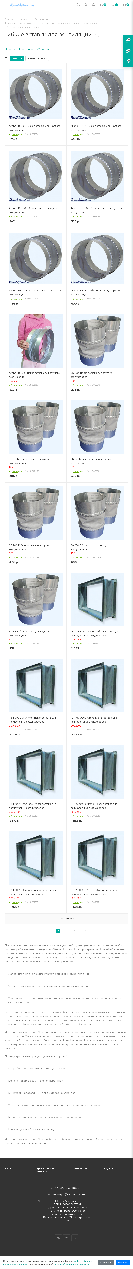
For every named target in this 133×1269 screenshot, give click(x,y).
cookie (76, 1261)
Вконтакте (58, 1237)
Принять (122, 1262)
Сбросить (43, 49)
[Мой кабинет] (93, 5)
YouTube (74, 1237)
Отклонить (105, 1262)
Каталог (11, 1168)
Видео (108, 1168)
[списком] (122, 48)
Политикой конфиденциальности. (71, 1264)
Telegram (66, 1237)
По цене (10, 49)
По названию (26, 49)
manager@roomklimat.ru (69, 1194)
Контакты (79, 1168)
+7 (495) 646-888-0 (67, 1188)
